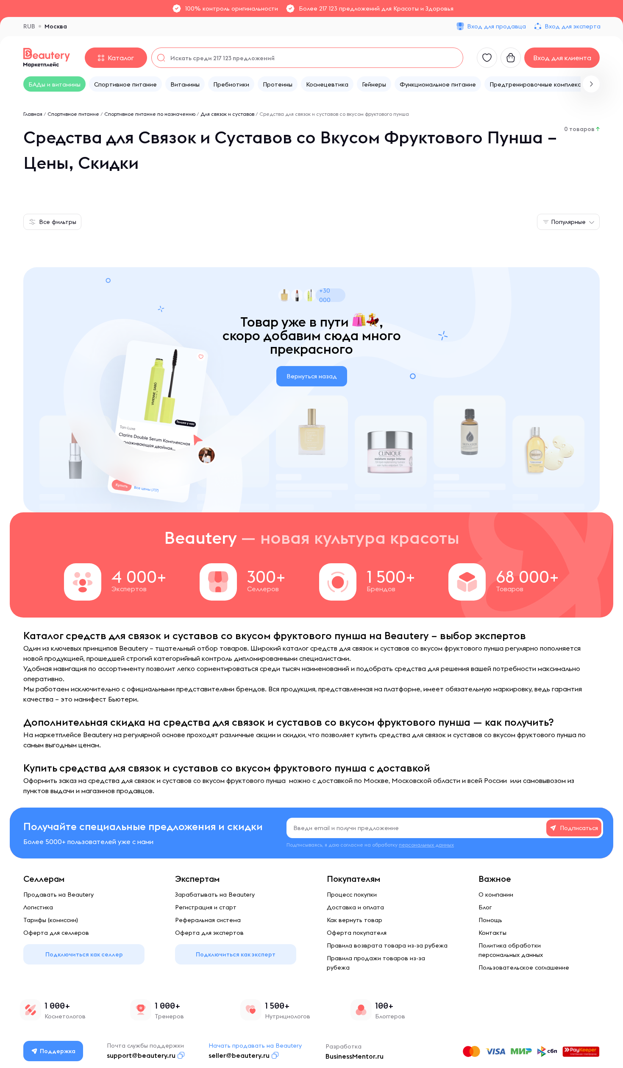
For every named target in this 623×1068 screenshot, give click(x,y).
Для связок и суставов (227, 114)
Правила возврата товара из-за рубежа (387, 945)
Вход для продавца (496, 26)
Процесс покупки (352, 894)
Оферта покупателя (357, 933)
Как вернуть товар (354, 920)
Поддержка (57, 1051)
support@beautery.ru (141, 1055)
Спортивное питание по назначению (149, 114)
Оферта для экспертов (209, 933)
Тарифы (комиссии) (50, 920)
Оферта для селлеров (56, 933)
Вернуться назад (311, 376)
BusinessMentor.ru (354, 1056)
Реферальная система (208, 920)
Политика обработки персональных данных (510, 950)
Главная (32, 114)
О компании (495, 894)
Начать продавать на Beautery (255, 1045)
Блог (485, 907)
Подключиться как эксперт (235, 954)
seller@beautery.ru (239, 1055)
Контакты (492, 933)
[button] (591, 83)
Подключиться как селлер (84, 954)
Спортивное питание (73, 114)
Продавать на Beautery (58, 894)
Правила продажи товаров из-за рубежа (376, 962)
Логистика (38, 907)
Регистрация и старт (205, 907)
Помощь (490, 920)
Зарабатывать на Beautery (215, 894)
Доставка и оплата (355, 907)
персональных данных (426, 845)
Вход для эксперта (573, 26)
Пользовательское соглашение (523, 967)
